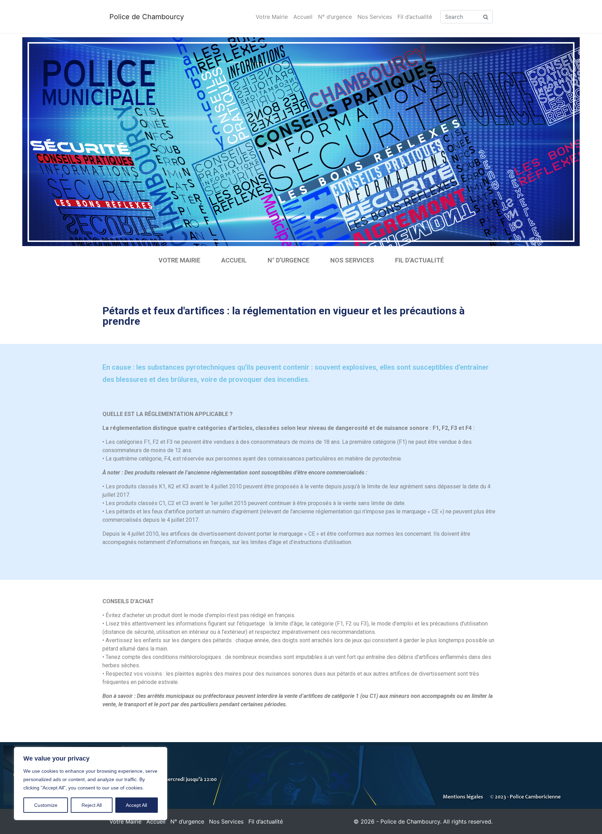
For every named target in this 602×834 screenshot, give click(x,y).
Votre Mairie (272, 16)
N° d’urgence (335, 16)
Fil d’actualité (415, 16)
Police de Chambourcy (146, 17)
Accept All (136, 805)
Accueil (302, 16)
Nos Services (374, 16)
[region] (90, 783)
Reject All (92, 805)
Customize (45, 805)
